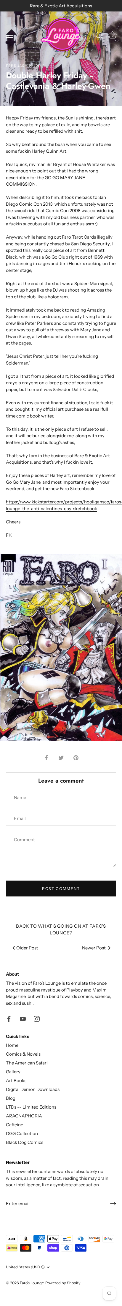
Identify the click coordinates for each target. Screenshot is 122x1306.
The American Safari (27, 1063)
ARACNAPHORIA (24, 1116)
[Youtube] (23, 1018)
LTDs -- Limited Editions (31, 1107)
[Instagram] (37, 1018)
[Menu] (9, 35)
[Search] (99, 36)
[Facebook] (9, 1018)
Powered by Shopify (63, 1283)
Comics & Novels (23, 1054)
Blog (10, 1098)
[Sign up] (113, 1204)
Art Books (16, 1080)
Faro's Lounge (32, 1283)
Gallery (13, 1071)
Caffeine (14, 1124)
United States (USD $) (25, 1267)
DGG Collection (22, 1133)
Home (12, 1045)
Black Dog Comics (24, 1142)
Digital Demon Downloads (33, 1089)
